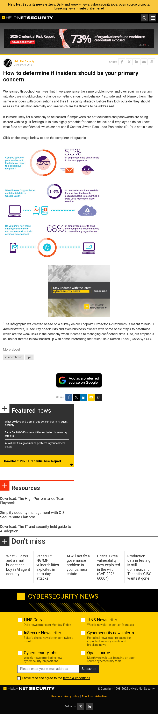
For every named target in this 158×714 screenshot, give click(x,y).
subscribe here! (91, 8)
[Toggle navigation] (152, 17)
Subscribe (88, 669)
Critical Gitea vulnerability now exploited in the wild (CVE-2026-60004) (108, 567)
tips (29, 357)
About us (87, 696)
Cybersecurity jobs (40, 652)
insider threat (13, 357)
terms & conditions (76, 678)
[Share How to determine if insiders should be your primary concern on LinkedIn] (136, 61)
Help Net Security (24, 61)
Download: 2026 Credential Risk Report (32, 461)
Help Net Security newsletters (31, 4)
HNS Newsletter (102, 619)
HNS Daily (33, 619)
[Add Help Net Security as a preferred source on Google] (151, 61)
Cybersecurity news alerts (110, 632)
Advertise (101, 696)
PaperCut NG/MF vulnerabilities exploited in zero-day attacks (47, 567)
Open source (98, 652)
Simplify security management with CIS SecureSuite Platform (32, 514)
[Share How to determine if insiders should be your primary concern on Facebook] (121, 61)
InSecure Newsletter (42, 632)
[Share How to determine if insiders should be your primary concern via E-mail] (144, 61)
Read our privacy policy (65, 696)
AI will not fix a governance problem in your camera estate (78, 565)
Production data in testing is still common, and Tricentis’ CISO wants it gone (139, 567)
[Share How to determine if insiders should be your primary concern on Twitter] (129, 61)
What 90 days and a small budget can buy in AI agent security (18, 565)
